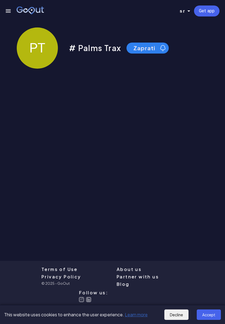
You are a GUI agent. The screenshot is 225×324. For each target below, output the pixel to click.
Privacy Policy (61, 277)
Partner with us (138, 277)
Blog (123, 284)
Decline (176, 314)
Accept (208, 314)
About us (129, 269)
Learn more (136, 314)
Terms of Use (59, 269)
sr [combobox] (182, 11)
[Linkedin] (88, 299)
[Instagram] (81, 299)
